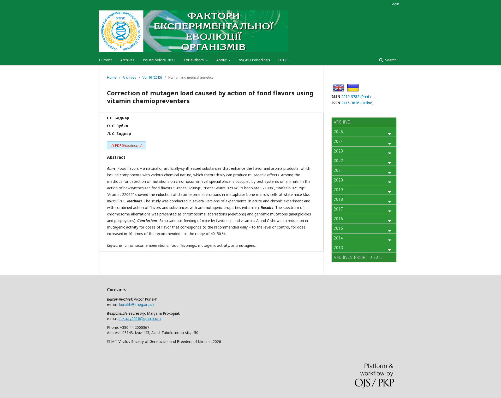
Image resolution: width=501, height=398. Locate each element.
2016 (338, 218)
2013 (338, 247)
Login (395, 4)
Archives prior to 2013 (358, 257)
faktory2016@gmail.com (140, 318)
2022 (338, 160)
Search (390, 59)
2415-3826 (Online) (357, 102)
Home (111, 77)
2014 (338, 238)
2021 (338, 170)
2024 (338, 141)
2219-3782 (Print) (356, 96)
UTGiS (283, 59)
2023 (338, 151)
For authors (194, 59)
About (222, 59)
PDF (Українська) (128, 145)
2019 (338, 189)
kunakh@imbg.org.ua (136, 304)
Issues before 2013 (159, 59)
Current (105, 59)
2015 (338, 228)
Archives (127, 59)
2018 (338, 199)
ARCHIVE (342, 122)
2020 (338, 180)
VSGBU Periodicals (254, 59)
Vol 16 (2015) (152, 77)
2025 (338, 131)
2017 (338, 209)
